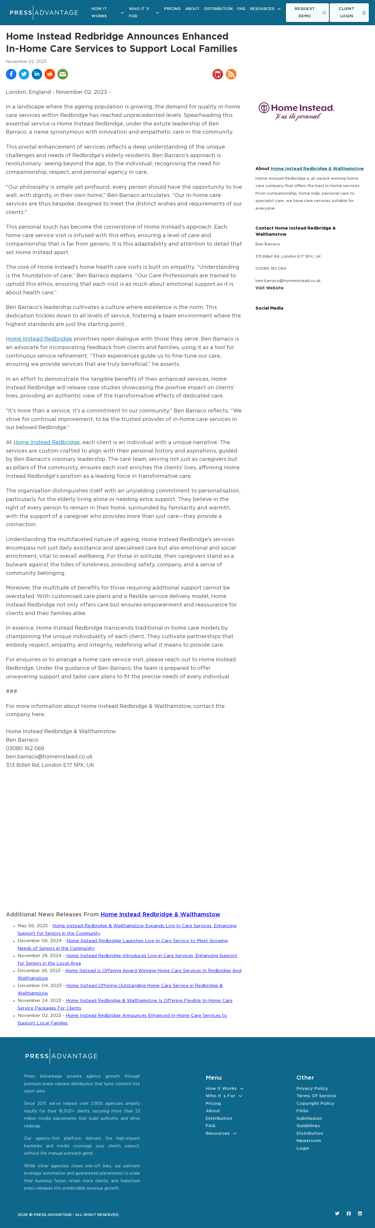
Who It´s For (139, 12)
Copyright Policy (315, 1103)
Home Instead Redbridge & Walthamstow (160, 914)
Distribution (218, 9)
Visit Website (269, 288)
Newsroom (308, 1141)
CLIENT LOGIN (346, 12)
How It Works (99, 12)
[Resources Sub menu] (279, 9)
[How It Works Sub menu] (122, 13)
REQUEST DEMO (305, 12)
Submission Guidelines (309, 1122)
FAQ (241, 9)
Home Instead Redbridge (39, 339)
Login (302, 1148)
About (192, 9)
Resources (262, 9)
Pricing (172, 9)
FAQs (302, 1111)
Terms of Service (316, 1096)
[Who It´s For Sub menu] (157, 13)
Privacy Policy (312, 1089)
